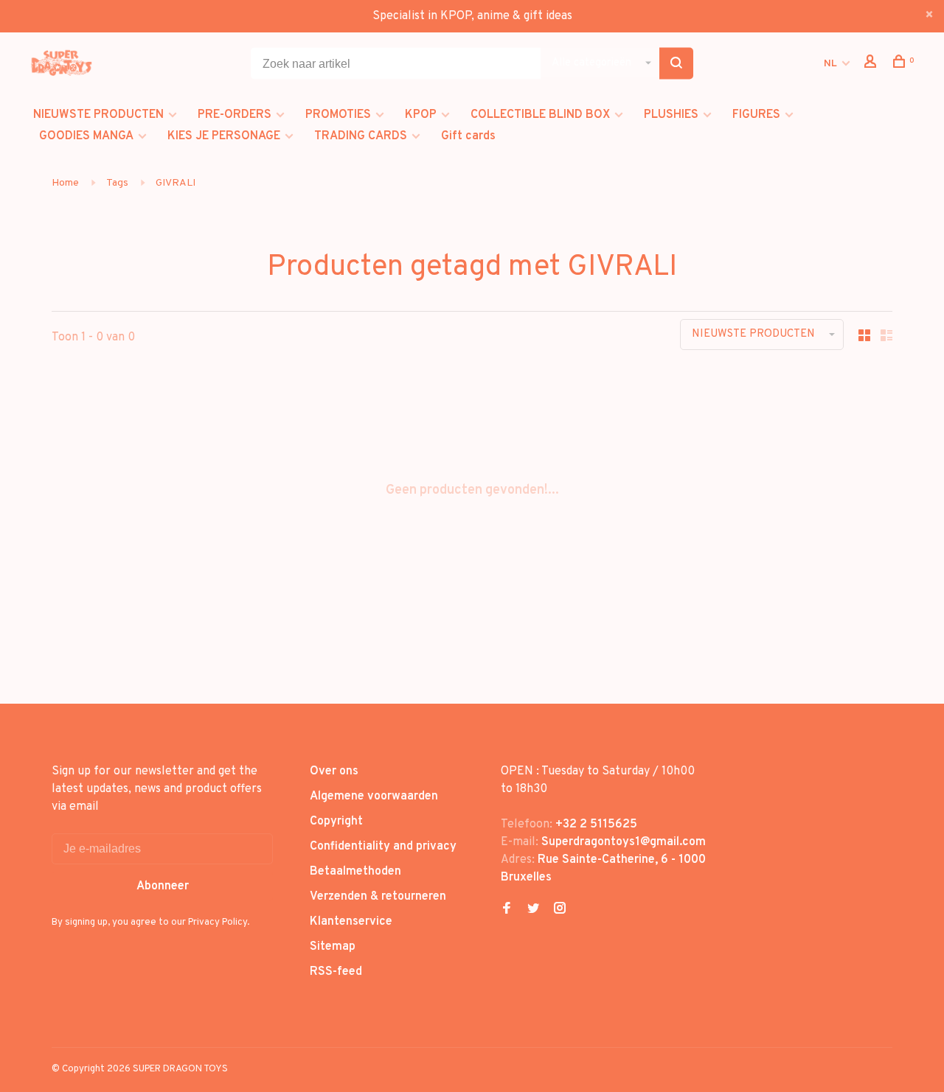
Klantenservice (351, 921)
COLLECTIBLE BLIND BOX (540, 115)
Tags (117, 183)
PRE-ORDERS (234, 115)
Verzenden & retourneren (378, 896)
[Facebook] (507, 910)
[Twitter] (533, 910)
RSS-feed (336, 972)
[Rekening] (872, 64)
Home (65, 183)
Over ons (334, 771)
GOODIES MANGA (86, 136)
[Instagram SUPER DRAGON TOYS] (560, 910)
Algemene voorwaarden (374, 796)
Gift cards (468, 136)
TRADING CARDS (360, 136)
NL (830, 63)
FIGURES (756, 115)
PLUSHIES (671, 115)
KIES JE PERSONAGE (223, 136)
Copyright (336, 821)
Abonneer (162, 886)
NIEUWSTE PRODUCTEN (98, 115)
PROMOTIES (338, 115)
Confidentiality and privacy (383, 846)
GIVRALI (175, 183)
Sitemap (332, 946)
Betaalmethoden (355, 871)
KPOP (421, 115)
